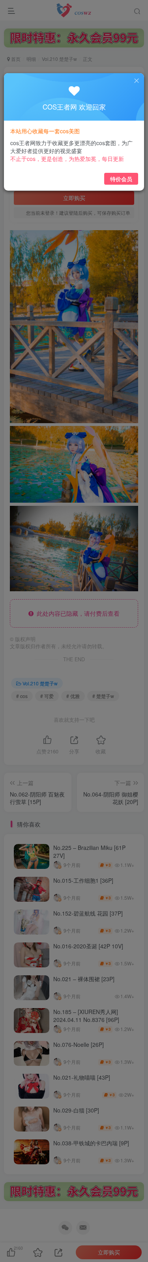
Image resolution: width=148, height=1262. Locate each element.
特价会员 (121, 179)
